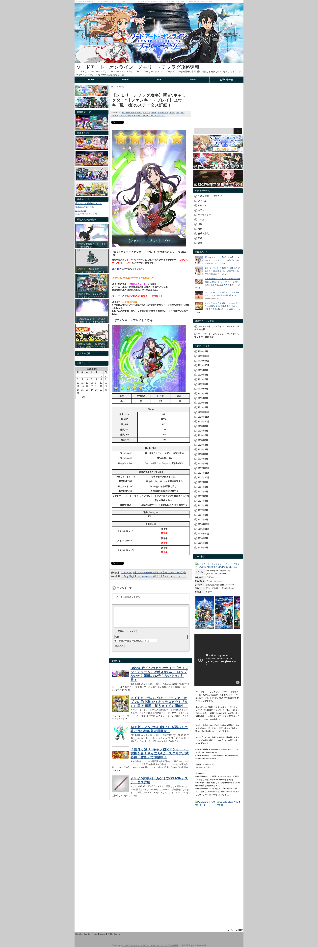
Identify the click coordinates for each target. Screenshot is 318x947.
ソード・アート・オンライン (131, 115)
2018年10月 (203, 421)
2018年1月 (203, 463)
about (193, 79)
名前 (117, 636)
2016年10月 (203, 533)
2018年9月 (203, 426)
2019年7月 (203, 379)
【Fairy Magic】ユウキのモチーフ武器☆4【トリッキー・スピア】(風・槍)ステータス (162, 576)
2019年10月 (203, 365)
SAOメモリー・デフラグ (132, 112)
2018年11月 (203, 417)
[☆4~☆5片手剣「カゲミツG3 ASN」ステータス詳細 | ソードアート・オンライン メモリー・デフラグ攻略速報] (120, 791)
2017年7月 (203, 491)
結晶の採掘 (80, 210)
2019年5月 (203, 388)
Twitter (125, 79)
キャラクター (163, 112)
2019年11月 (203, 360)
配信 (200, 238)
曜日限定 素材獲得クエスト (88, 203)
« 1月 (82, 397)
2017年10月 (203, 477)
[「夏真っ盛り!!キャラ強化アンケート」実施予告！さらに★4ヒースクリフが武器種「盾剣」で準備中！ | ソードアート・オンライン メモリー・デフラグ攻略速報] (120, 762)
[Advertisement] (218, 106)
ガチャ (154, 112)
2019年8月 (203, 375)
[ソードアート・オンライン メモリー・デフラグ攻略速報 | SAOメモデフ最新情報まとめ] (159, 61)
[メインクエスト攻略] (91, 106)
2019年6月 (203, 384)
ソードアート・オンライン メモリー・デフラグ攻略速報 (137, 67)
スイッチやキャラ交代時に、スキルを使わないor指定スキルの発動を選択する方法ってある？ (222, 306)
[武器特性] (218, 185)
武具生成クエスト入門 (86, 214)
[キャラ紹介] (91, 195)
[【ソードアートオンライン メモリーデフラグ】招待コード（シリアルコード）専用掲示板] (91, 94)
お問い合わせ (226, 79)
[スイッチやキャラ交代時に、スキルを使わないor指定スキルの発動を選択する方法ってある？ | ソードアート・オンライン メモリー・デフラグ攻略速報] (199, 309)
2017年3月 (203, 510)
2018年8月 (203, 431)
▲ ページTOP (235, 930)
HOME (91, 79)
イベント (146, 112)
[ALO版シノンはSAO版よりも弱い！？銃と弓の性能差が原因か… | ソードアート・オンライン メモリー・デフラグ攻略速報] (120, 740)
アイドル (114, 115)
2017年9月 (203, 482)
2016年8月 (203, 543)
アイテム (202, 201)
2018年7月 (203, 435)
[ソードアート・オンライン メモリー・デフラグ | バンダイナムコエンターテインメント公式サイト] (218, 567)
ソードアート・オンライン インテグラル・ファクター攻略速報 (217, 335)
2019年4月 (203, 393)
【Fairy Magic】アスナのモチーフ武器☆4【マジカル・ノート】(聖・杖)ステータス (161, 572)
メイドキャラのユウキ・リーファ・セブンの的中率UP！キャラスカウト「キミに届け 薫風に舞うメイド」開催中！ (159, 702)
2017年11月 (203, 473)
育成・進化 (203, 233)
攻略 (200, 229)
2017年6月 (203, 496)
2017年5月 (203, 501)
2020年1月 (203, 351)
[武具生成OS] (91, 179)
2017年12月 (203, 468)
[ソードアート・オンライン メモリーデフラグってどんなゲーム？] (218, 150)
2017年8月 (203, 487)
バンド (146, 115)
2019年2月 (203, 403)
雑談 (200, 243)
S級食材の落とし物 (84, 207)
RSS (159, 79)
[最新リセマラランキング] (218, 167)
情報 (178, 112)
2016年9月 (203, 538)
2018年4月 (203, 449)
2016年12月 (203, 524)
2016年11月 (203, 529)
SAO (182, 112)
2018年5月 (203, 445)
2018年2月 (203, 459)
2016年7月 (203, 547)
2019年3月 (203, 398)
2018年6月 (203, 440)
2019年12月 (203, 356)
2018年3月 (203, 454)
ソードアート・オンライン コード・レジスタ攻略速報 (217, 328)
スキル (172, 112)
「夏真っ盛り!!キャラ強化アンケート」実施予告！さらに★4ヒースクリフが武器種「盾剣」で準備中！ (160, 753)
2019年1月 (203, 407)
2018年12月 (203, 412)
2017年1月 (203, 519)
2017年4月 (203, 505)
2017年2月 (203, 515)
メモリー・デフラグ (157, 115)
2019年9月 (203, 370)
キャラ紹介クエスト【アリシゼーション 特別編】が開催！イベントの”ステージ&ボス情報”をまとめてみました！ (222, 282)
